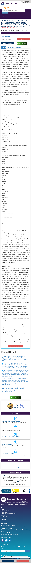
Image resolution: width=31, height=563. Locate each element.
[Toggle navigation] (3, 16)
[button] (4, 478)
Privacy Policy (4, 509)
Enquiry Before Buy (22, 43)
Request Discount (23, 561)
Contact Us (3, 516)
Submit (27, 548)
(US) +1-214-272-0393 (10, 464)
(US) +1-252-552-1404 (8, 530)
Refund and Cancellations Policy (8, 511)
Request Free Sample (8, 43)
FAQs (2, 506)
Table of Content (10, 47)
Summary (4, 47)
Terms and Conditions (6, 508)
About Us (3, 515)
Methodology (18, 47)
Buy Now (23, 39)
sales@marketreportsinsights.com (15, 467)
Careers (3, 512)
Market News (4, 514)
